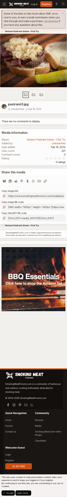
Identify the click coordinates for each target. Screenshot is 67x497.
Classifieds (40, 440)
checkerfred (17, 109)
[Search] (63, 4)
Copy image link (10, 191)
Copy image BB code (13, 202)
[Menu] (4, 4)
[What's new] (56, 4)
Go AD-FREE (18, 466)
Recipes (39, 420)
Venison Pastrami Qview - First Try (46, 139)
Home (8, 420)
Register (9, 460)
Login (8, 454)
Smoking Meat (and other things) (48, 433)
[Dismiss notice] (62, 13)
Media (38, 425)
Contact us (10, 431)
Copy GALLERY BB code (14, 213)
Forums (9, 425)
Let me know (51, 21)
